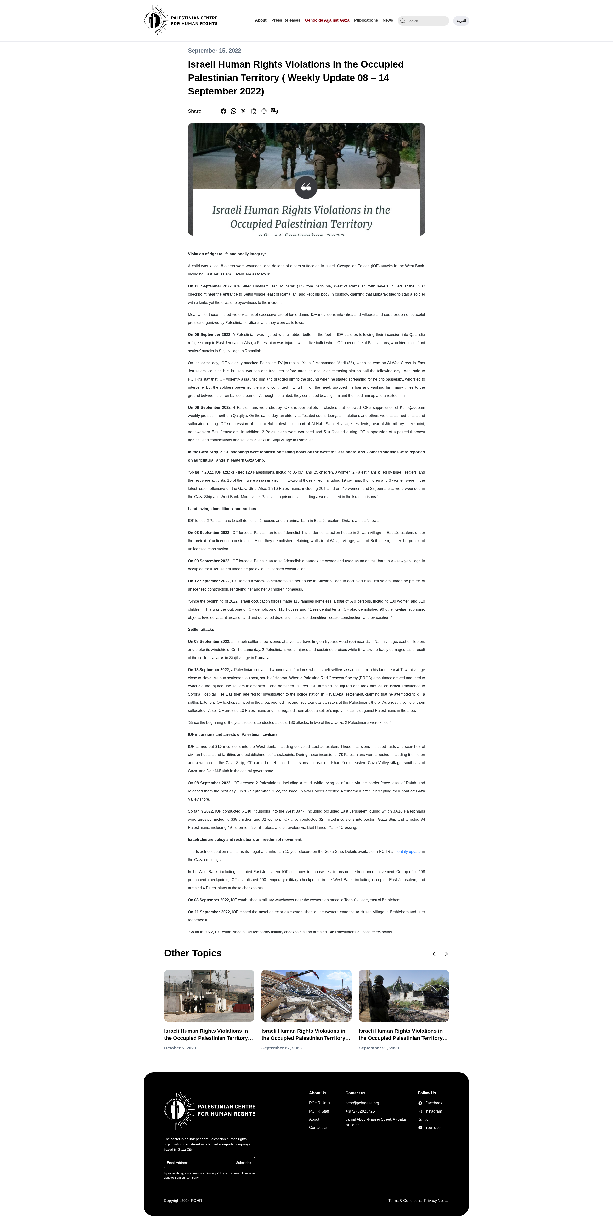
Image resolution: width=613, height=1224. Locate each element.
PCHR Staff (319, 1111)
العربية (461, 21)
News (388, 20)
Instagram (425, 1111)
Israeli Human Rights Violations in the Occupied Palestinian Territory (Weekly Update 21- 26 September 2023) (303, 1035)
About (261, 20)
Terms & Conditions (405, 1201)
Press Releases (285, 20)
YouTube (425, 1127)
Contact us (318, 1127)
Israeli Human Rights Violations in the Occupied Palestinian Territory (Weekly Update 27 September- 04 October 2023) (206, 1035)
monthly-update (407, 851)
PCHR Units (319, 1103)
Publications (366, 20)
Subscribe (243, 1162)
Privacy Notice (436, 1201)
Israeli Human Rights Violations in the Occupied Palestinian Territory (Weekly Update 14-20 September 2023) (401, 1035)
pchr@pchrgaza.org (362, 1103)
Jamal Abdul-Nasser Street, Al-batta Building (376, 1122)
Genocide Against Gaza (327, 20)
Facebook (425, 1103)
